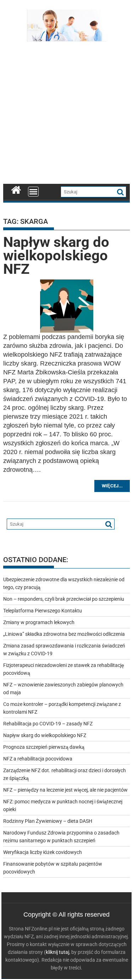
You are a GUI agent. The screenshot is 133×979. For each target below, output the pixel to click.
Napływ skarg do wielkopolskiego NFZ (56, 255)
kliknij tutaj (57, 952)
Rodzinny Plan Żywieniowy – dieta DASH (47, 821)
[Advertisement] (66, 114)
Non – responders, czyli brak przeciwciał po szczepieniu (63, 599)
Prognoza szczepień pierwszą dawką (43, 747)
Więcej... (112, 485)
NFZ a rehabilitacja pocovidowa (37, 759)
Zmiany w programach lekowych (38, 622)
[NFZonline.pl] (16, 189)
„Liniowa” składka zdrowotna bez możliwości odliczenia (64, 634)
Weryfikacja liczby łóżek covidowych (42, 852)
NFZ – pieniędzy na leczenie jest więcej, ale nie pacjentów (65, 790)
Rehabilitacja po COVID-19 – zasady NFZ (48, 723)
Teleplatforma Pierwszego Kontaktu (42, 610)
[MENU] (33, 192)
